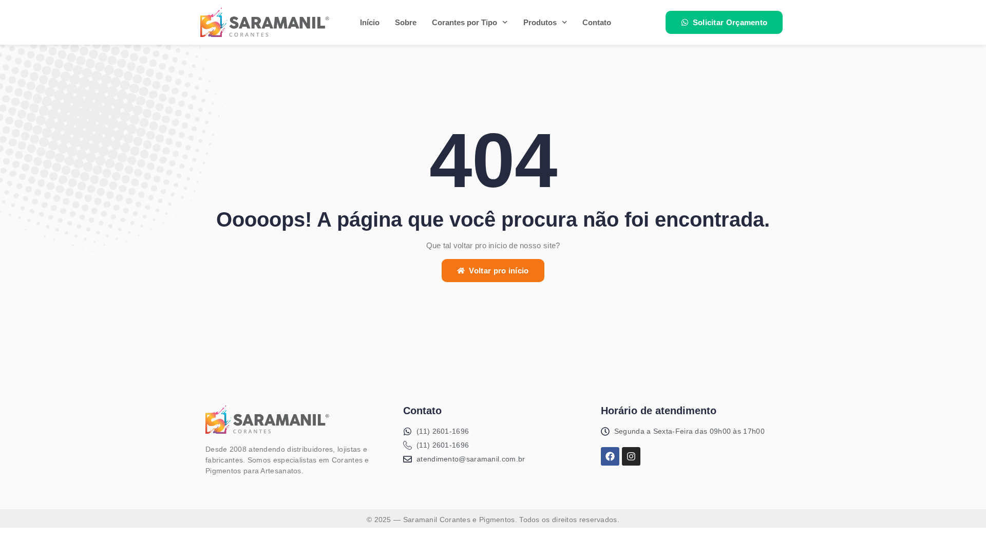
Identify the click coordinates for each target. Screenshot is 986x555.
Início (370, 22)
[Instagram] (631, 456)
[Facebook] (610, 456)
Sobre (405, 22)
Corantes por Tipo (464, 22)
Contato (596, 22)
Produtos (540, 22)
